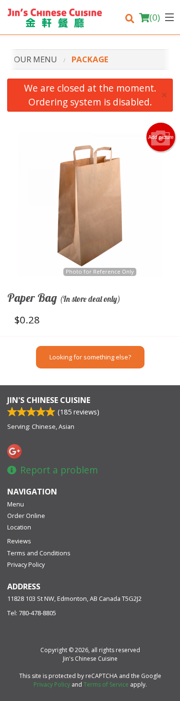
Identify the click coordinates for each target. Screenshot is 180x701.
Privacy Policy (26, 564)
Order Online (26, 515)
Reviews (19, 541)
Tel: (31, 613)
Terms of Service (106, 684)
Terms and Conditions (39, 553)
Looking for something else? (90, 357)
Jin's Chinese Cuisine (48, 400)
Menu (15, 504)
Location (19, 527)
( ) (154, 17)
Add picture (161, 137)
